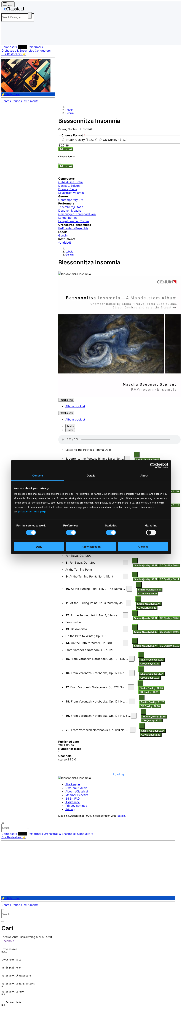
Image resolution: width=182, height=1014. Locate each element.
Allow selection (91, 546)
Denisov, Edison (69, 185)
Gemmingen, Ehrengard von (77, 214)
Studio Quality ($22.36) (82, 140)
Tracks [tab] (70, 426)
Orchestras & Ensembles (17, 50)
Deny (39, 546)
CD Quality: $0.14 (169, 579)
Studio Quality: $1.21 (145, 565)
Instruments (30, 101)
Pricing (70, 809)
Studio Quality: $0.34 (149, 589)
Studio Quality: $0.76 (151, 688)
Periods (17, 101)
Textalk (120, 815)
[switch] (71, 532)
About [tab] (144, 475)
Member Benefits (76, 795)
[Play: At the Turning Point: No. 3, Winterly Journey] (128, 603)
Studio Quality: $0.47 (147, 459)
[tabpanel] (119, 586)
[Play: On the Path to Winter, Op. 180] (125, 643)
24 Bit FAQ (72, 798)
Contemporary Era (70, 200)
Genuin (69, 113)
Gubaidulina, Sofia (70, 182)
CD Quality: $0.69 (149, 678)
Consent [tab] (37, 475)
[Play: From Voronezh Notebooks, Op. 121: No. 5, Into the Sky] (134, 715)
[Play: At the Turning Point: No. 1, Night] (125, 576)
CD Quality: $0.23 (147, 593)
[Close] (59, 271)
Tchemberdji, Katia (70, 207)
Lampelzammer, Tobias (73, 221)
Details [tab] (91, 475)
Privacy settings (76, 805)
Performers (35, 47)
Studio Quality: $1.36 (145, 632)
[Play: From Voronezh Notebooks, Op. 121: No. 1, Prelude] (132, 659)
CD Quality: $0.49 (146, 607)
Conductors (43, 50)
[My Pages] (8, 39)
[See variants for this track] (137, 454)
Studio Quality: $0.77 (151, 659)
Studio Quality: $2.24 (152, 731)
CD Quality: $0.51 (149, 663)
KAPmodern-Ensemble (73, 228)
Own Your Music (76, 788)
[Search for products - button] (30, 15)
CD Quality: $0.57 (152, 720)
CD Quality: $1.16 (169, 646)
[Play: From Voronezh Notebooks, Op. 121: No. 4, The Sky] (132, 701)
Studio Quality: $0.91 (145, 618)
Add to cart (66, 149)
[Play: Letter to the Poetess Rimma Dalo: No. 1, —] (127, 458)
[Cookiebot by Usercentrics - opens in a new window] (152, 465)
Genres (6, 101)
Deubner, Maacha (70, 210)
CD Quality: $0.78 (150, 706)
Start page (72, 784)
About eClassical (76, 791)
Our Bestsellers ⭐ (13, 54)
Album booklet (75, 406)
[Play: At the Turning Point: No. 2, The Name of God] (129, 589)
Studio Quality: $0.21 (145, 579)
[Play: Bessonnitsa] (125, 629)
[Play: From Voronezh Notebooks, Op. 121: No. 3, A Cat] (131, 687)
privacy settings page (32, 511)
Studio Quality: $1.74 (145, 646)
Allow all (143, 546)
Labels (22, 47)
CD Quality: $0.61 (169, 618)
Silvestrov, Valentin (71, 193)
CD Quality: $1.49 (150, 734)
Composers (9, 47)
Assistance (72, 802)
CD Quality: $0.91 (169, 632)
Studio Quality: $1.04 (151, 674)
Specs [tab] (70, 430)
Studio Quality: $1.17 (152, 702)
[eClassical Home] (29, 9)
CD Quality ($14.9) (115, 140)
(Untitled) (64, 242)
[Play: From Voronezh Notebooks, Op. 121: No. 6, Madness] (132, 730)
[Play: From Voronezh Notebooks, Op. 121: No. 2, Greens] (132, 673)
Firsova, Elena (67, 189)
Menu (10, 5)
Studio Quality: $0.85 (154, 716)
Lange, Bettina (67, 217)
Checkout (7, 941)
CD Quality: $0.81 (169, 565)
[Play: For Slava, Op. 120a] (125, 562)
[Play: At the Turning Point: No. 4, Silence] (125, 615)
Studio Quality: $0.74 (148, 604)
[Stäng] (59, 163)
